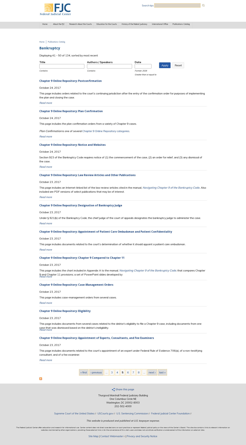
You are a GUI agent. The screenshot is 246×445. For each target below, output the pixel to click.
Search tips (148, 5)
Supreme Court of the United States (75, 413)
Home (44, 24)
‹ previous (96, 372)
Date (138, 62)
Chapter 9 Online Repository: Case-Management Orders (76, 284)
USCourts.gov (106, 413)
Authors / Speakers (100, 62)
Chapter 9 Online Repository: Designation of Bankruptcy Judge (80, 205)
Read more (45, 102)
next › (152, 372)
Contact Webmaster (112, 436)
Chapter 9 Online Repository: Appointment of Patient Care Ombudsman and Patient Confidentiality (105, 231)
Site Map (93, 436)
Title (42, 62)
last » (162, 372)
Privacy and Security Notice (142, 436)
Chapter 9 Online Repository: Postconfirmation (70, 81)
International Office (160, 24)
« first (83, 372)
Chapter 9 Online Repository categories (105, 131)
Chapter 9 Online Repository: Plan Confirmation (71, 111)
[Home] (55, 14)
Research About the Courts (80, 24)
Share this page (124, 389)
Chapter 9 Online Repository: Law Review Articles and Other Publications (87, 175)
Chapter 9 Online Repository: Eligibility (65, 311)
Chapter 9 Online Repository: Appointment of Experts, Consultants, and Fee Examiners (96, 338)
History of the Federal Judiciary (134, 24)
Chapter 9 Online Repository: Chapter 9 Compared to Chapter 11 (82, 257)
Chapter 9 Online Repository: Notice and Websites (72, 144)
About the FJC (59, 24)
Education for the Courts (107, 24)
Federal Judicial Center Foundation (171, 413)
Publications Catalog (181, 24)
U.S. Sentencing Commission (133, 413)
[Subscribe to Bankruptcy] (40, 379)
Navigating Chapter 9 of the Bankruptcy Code (171, 187)
